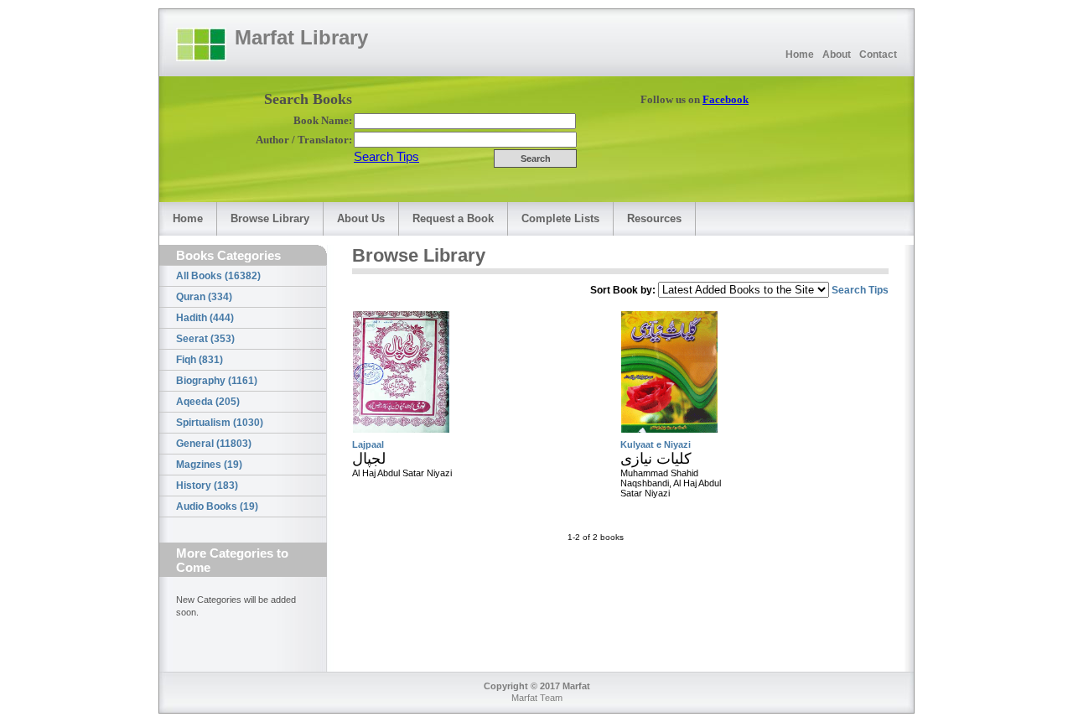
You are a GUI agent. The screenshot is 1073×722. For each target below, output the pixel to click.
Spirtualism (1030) (219, 423)
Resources (654, 218)
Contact (878, 54)
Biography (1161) (216, 381)
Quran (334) (204, 297)
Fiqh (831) (199, 360)
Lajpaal (368, 444)
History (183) (207, 485)
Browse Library (270, 218)
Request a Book (453, 218)
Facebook (725, 99)
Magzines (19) (209, 464)
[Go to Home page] (201, 44)
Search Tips (386, 156)
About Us (361, 218)
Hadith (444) (205, 318)
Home (799, 54)
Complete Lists (560, 218)
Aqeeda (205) (208, 402)
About (836, 54)
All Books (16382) (218, 276)
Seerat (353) (205, 339)
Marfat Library (301, 37)
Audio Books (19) (217, 506)
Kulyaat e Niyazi (655, 444)
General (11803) (213, 443)
